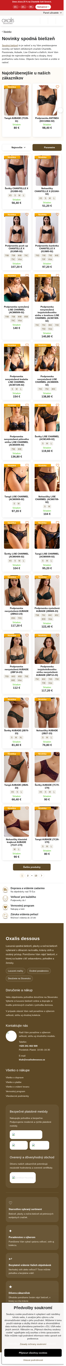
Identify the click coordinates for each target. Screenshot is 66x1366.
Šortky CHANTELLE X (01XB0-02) (16, 190)
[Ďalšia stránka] (41, 875)
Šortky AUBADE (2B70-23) (16, 732)
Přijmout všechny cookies (33, 1353)
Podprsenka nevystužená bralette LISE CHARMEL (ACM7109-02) (16, 380)
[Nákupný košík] (52, 21)
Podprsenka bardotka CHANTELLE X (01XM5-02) (47, 248)
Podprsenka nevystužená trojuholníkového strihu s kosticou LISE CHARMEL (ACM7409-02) (47, 313)
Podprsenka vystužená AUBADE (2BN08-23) (47, 609)
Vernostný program (15, 1091)
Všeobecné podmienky (17, 1096)
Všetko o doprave (15, 1077)
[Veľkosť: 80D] (50, 329)
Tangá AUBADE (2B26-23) (16, 786)
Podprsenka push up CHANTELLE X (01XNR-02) (16, 248)
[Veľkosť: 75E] (50, 683)
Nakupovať (43, 6)
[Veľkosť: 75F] (50, 259)
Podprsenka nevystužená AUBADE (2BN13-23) (17, 611)
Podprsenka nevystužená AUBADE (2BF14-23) (17, 669)
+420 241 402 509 (28, 1046)
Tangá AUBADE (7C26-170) (47, 841)
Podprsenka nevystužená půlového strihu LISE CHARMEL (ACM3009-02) (16, 440)
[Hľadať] (44, 21)
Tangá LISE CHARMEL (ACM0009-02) (47, 555)
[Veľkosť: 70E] (50, 619)
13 (36, 875)
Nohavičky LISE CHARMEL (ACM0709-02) (47, 499)
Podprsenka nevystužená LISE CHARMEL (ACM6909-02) (47, 380)
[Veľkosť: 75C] (20, 320)
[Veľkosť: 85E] (20, 680)
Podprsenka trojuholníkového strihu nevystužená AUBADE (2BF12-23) (47, 670)
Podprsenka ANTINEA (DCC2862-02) (47, 119)
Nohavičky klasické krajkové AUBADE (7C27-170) (16, 842)
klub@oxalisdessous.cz (32, 1059)
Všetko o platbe (13, 1082)
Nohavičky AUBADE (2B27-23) (47, 732)
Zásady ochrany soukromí (33, 1344)
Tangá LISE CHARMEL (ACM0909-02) (16, 498)
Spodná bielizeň (10, 45)
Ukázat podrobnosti (33, 1360)
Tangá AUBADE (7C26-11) (16, 119)
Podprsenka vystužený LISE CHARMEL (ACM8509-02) (16, 309)
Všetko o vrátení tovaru (17, 1086)
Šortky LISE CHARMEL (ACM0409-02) (16, 555)
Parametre (49, 147)
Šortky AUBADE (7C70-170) (47, 786)
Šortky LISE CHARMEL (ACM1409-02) (47, 438)
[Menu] (60, 21)
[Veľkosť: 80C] (20, 259)
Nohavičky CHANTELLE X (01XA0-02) (47, 191)
